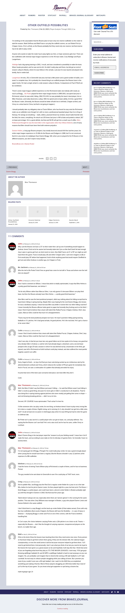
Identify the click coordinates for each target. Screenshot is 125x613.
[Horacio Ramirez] (38, 211)
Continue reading (62, 608)
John (20, 244)
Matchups (100, 15)
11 (73, 29)
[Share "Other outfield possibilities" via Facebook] (47, 159)
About (22, 15)
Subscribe (99, 73)
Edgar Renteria (54, 220)
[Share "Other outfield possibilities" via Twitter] (51, 159)
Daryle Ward (73, 220)
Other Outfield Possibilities (13, 221)
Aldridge (15, 64)
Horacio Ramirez (34, 220)
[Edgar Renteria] (58, 211)
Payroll (63, 15)
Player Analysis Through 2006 (60, 29)
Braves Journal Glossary (81, 15)
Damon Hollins (17, 130)
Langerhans (16, 78)
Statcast (52, 15)
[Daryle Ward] (78, 211)
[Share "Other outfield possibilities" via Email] (55, 159)
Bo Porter (28, 93)
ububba (96, 143)
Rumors (31, 15)
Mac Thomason (33, 29)
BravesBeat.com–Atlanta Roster (23, 144)
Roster (41, 15)
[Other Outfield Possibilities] (17, 211)
